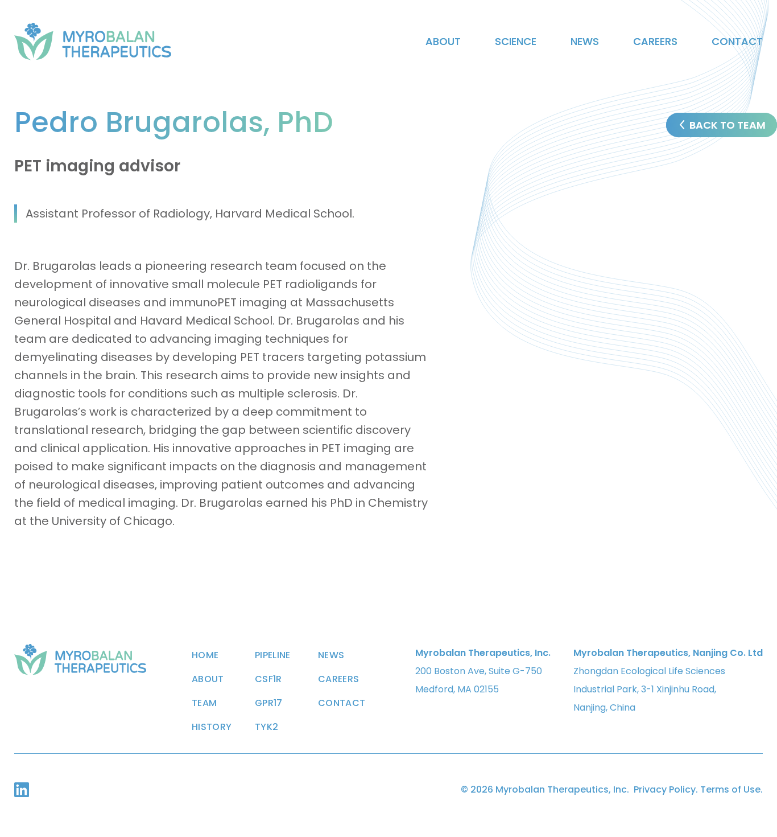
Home (205, 655)
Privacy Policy (665, 789)
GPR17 (269, 703)
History (212, 727)
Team (204, 703)
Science (515, 41)
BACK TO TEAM (727, 125)
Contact (737, 41)
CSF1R (268, 679)
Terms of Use (730, 789)
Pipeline (273, 655)
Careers (655, 41)
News (585, 41)
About (443, 41)
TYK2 (266, 727)
